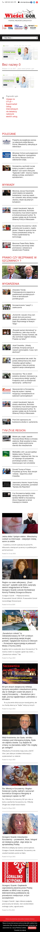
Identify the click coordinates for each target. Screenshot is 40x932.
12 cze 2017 (12, 68)
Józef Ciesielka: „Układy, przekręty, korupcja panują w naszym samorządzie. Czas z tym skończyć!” (25, 348)
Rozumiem (32, 927)
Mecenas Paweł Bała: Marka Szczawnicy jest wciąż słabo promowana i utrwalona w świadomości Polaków (23, 246)
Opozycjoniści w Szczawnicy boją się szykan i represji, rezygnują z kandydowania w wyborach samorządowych (23, 392)
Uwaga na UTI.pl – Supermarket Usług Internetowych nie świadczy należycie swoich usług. (12, 108)
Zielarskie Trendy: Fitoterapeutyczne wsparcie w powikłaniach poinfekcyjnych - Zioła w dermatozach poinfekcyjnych (23, 294)
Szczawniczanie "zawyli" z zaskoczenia (22, 306)
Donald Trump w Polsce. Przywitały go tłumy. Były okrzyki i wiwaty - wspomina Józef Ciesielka (24, 472)
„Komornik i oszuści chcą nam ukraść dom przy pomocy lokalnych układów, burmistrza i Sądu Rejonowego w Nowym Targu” (24, 319)
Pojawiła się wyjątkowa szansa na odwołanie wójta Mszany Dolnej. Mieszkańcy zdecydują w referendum (24, 143)
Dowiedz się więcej (20, 930)
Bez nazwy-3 (11, 64)
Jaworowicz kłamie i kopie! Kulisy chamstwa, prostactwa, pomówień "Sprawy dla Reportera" (25, 484)
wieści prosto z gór (28, 68)
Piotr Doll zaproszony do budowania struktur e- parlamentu (25, 420)
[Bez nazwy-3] (20, 52)
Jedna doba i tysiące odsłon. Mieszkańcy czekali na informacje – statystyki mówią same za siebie (19, 539)
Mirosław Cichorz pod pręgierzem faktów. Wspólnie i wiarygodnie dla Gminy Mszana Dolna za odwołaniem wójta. (25, 156)
